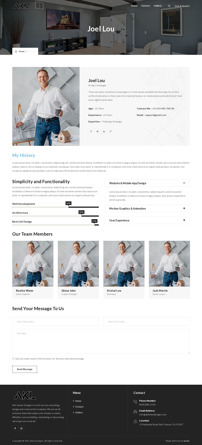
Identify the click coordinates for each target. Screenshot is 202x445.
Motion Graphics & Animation (127, 208)
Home (134, 5)
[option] (33, 270)
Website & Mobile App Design (127, 183)
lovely (186, 441)
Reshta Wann (24, 290)
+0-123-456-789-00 (163, 108)
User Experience (119, 220)
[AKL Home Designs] (21, 5)
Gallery (158, 5)
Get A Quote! (182, 6)
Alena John (69, 290)
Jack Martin (160, 290)
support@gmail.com (155, 115)
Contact (145, 5)
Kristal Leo (114, 290)
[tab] (147, 183)
